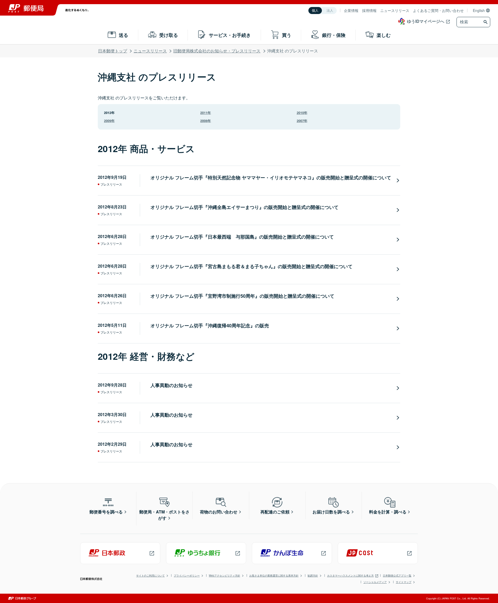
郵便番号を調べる (106, 512)
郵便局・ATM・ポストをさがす (164, 515)
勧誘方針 (313, 575)
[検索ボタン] (486, 22)
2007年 (302, 120)
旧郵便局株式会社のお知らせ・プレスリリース (216, 51)
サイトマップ (403, 582)
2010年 (302, 112)
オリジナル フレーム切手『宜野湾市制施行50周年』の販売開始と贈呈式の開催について (242, 296)
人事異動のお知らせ (171, 385)
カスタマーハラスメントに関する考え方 (350, 575)
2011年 (205, 112)
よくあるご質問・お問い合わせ (438, 10)
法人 (330, 10)
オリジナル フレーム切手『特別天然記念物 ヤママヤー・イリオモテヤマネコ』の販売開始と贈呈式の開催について (270, 177)
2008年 (205, 120)
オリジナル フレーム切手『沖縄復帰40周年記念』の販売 (209, 325)
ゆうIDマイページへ (425, 21)
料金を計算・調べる (387, 512)
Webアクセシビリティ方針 (224, 575)
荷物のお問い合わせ (218, 512)
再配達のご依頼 (274, 512)
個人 (315, 10)
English (479, 10)
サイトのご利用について (150, 575)
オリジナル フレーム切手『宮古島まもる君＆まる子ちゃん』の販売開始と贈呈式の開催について (251, 266)
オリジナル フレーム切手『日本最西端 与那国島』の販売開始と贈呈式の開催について (242, 236)
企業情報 (351, 10)
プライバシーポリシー (187, 575)
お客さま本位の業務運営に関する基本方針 (274, 575)
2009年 (109, 120)
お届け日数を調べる (331, 512)
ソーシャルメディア (375, 582)
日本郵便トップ (112, 51)
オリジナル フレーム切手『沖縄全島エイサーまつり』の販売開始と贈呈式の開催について (244, 207)
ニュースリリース (394, 10)
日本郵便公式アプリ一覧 (397, 575)
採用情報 (369, 10)
